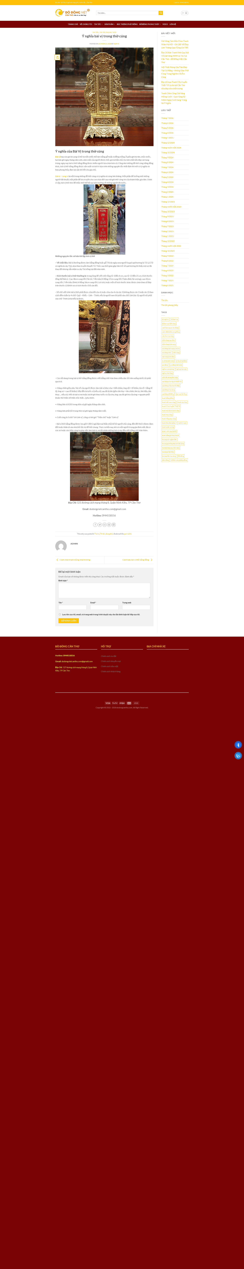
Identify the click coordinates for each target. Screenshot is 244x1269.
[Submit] (161, 13)
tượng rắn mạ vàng (169, 456)
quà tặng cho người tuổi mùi (172, 381)
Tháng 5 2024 (167, 177)
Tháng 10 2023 (167, 211)
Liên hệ (173, 24)
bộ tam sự (174, 319)
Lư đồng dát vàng (176, 365)
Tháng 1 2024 (167, 196)
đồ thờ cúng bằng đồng (179, 460)
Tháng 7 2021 (167, 280)
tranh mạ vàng (167, 415)
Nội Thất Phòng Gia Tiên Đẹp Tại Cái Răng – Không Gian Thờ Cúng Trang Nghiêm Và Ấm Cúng (175, 72)
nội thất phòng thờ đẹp (170, 377)
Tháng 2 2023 (167, 231)
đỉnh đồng (165, 460)
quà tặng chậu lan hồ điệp (171, 386)
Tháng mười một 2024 (171, 147)
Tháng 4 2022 (167, 270)
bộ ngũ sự (165, 319)
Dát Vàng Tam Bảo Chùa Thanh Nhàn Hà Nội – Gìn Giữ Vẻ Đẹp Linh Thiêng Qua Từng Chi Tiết (174, 44)
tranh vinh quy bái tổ (169, 431)
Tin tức (97, 24)
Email (93, 603)
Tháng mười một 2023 (171, 206)
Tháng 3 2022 (167, 275)
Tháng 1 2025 (167, 137)
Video (165, 24)
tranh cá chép (182, 402)
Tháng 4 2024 (167, 182)
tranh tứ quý (182, 423)
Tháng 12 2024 (167, 142)
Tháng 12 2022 (167, 241)
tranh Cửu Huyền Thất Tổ (171, 406)
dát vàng (176, 353)
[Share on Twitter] (100, 525)
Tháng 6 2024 (167, 172)
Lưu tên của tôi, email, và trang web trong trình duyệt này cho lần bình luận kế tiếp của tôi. (101, 614)
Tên (60, 603)
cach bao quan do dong (170, 328)
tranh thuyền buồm (168, 423)
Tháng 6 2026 (167, 123)
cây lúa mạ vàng (167, 336)
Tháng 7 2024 (167, 167)
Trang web (126, 603)
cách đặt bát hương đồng (170, 332)
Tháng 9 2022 (167, 256)
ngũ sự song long (168, 369)
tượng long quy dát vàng (170, 448)
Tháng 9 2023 (167, 216)
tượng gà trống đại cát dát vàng (173, 444)
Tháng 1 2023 (167, 236)
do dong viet (166, 353)
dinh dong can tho (168, 340)
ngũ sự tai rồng (167, 373)
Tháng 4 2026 (167, 133)
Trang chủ (73, 24)
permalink (127, 534)
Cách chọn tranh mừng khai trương (74, 559)
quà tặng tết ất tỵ (168, 394)
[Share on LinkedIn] (114, 525)
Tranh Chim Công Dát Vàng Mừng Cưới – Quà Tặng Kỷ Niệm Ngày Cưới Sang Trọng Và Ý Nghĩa (174, 98)
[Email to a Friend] (104, 525)
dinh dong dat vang (169, 344)
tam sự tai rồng (181, 394)
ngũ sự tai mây (181, 369)
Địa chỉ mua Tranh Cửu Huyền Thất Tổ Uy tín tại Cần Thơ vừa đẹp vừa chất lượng (174, 85)
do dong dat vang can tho (171, 348)
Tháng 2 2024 (167, 192)
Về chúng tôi (86, 24)
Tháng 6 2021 (167, 285)
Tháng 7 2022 (167, 265)
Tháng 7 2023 (167, 226)
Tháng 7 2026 (167, 118)
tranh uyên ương (168, 427)
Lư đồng (165, 365)
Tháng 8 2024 (167, 162)
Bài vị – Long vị (61, 176)
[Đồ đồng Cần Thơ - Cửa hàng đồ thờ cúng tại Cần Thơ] (73, 13)
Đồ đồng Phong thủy (149, 24)
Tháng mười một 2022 (171, 246)
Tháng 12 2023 (167, 201)
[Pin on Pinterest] (109, 525)
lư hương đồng (181, 361)
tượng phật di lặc (168, 452)
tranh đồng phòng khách (170, 435)
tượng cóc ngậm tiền (169, 439)
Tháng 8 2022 (167, 260)
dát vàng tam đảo (168, 357)
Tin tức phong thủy (108, 32)
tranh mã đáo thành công (170, 411)
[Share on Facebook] (95, 525)
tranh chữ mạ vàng (168, 402)
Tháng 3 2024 (167, 187)
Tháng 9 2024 (167, 157)
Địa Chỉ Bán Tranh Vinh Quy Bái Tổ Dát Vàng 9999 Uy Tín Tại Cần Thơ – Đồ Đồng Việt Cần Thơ (175, 57)
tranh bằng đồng (167, 398)
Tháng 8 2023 (167, 221)
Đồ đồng (181, 456)
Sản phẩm (108, 24)
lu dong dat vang (168, 361)
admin (116, 43)
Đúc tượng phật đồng (127, 24)
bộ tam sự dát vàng (169, 324)
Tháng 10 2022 (167, 251)
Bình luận (63, 580)
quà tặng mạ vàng (168, 390)
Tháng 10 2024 (167, 152)
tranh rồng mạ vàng (169, 419)
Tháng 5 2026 (167, 128)
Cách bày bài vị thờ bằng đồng (136, 559)
